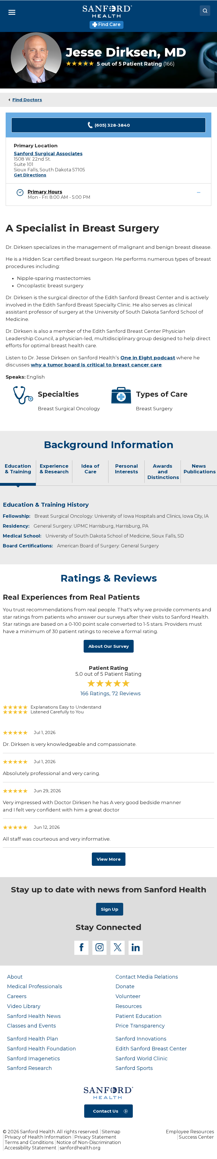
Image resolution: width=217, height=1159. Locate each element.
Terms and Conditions (29, 1142)
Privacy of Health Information (38, 1137)
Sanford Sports (134, 1068)
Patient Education (139, 1016)
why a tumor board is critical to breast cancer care (96, 365)
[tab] (18, 473)
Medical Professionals (34, 986)
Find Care (109, 24)
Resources (129, 1006)
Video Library (23, 1006)
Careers (17, 996)
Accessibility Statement (31, 1148)
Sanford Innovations (141, 1038)
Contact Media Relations (147, 977)
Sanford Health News (34, 1016)
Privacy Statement (95, 1137)
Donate (125, 986)
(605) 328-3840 (112, 125)
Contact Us (105, 1111)
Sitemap (111, 1131)
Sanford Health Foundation (41, 1048)
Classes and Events (31, 1025)
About (15, 977)
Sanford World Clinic (142, 1058)
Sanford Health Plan (32, 1038)
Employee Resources (190, 1131)
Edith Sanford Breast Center (151, 1048)
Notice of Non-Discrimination (89, 1142)
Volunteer (128, 996)
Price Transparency (140, 1025)
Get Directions (30, 175)
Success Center (196, 1137)
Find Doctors (27, 99)
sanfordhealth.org (80, 1148)
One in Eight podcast (147, 358)
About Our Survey (108, 646)
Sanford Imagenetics (33, 1058)
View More (109, 859)
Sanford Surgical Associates (48, 153)
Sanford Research (29, 1068)
